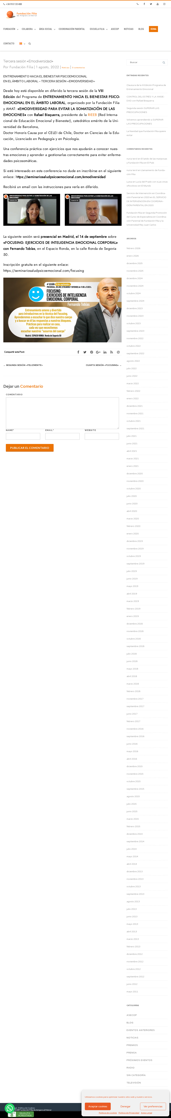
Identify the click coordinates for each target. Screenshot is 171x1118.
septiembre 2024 (135, 301)
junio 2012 (132, 984)
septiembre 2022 (135, 353)
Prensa (132, 1052)
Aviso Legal (146, 1113)
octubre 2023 (134, 323)
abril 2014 (132, 864)
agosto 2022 (133, 361)
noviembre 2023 (135, 316)
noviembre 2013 (135, 879)
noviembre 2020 (135, 481)
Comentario (14, 394)
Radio (131, 1067)
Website (90, 430)
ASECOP (115, 29)
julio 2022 (132, 368)
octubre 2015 (134, 781)
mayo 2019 (132, 586)
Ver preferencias (153, 1106)
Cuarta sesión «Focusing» (104, 365)
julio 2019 (132, 571)
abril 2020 (132, 511)
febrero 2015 (133, 826)
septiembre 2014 (135, 841)
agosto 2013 (133, 901)
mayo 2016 (132, 751)
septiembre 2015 (135, 789)
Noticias (128, 29)
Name (9, 430)
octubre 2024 (134, 293)
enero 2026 (133, 256)
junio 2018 (132, 661)
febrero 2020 (133, 526)
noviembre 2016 (135, 729)
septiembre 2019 (135, 563)
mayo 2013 (132, 924)
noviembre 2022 (135, 338)
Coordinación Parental (72, 29)
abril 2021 (132, 451)
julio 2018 (132, 654)
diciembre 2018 (135, 623)
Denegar (125, 1106)
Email (49, 430)
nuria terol (132, 158)
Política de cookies (108, 1113)
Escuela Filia (97, 29)
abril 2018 (132, 676)
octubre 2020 (134, 488)
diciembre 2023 (135, 308)
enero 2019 (133, 616)
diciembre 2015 (135, 766)
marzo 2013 (133, 939)
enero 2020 (133, 533)
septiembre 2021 (135, 428)
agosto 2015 (133, 796)
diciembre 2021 (135, 406)
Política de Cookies (26, 1108)
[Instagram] (164, 4)
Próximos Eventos (139, 1060)
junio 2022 (132, 376)
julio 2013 (132, 909)
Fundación (9, 29)
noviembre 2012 (135, 961)
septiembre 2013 (135, 894)
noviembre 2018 (135, 631)
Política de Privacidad (129, 1113)
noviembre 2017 (135, 699)
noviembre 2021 (135, 413)
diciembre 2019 (135, 541)
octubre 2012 (134, 969)
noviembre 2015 (135, 774)
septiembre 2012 (135, 976)
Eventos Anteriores (141, 1030)
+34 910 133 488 (14, 4)
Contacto (8, 43)
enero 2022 (133, 398)
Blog (141, 29)
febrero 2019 (133, 608)
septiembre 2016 (135, 736)
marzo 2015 (133, 819)
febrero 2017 (133, 721)
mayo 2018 (132, 669)
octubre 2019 (134, 556)
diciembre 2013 (135, 871)
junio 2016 (132, 744)
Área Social (45, 29)
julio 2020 (132, 496)
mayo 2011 (132, 991)
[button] (10, 1108)
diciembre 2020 (135, 473)
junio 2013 (132, 916)
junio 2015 (132, 811)
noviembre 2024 (135, 286)
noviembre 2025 (135, 271)
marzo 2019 (133, 601)
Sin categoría (136, 1075)
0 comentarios (78, 67)
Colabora (27, 29)
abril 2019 (132, 593)
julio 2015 (132, 804)
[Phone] (137, 4)
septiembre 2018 (135, 646)
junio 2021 (132, 443)
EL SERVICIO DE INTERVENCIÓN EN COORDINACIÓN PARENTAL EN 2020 (146, 201)
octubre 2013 (134, 886)
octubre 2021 (134, 421)
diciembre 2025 (135, 263)
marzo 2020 (133, 518)
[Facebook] (144, 4)
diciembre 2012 (135, 954)
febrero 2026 (133, 248)
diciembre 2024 (135, 278)
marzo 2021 (133, 458)
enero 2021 (133, 466)
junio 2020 (132, 503)
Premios (132, 1045)
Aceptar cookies (97, 1106)
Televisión (134, 1082)
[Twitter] (151, 4)
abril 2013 (132, 931)
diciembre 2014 (135, 834)
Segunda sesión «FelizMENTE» (23, 365)
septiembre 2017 (135, 706)
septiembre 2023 (135, 331)
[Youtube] (157, 4)
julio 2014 (132, 849)
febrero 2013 (133, 946)
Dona (153, 29)
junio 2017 (132, 714)
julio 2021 (132, 436)
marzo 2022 (133, 383)
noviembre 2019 (135, 548)
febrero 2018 (133, 691)
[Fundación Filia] (22, 15)
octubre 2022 (134, 346)
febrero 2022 (133, 391)
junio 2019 (132, 578)
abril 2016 (132, 759)
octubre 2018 (134, 638)
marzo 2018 (133, 684)
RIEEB (92, 114)
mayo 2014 (132, 856)
